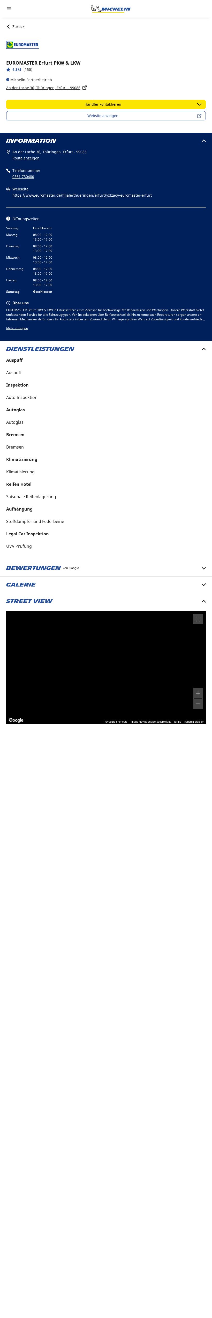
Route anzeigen (26, 158)
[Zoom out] (198, 704)
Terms (177, 721)
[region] (106, 667)
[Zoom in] (198, 693)
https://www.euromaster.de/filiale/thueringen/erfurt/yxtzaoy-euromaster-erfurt (82, 195)
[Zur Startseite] (110, 8)
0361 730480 (23, 176)
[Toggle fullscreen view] (198, 619)
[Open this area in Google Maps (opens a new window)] (16, 720)
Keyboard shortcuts (115, 721)
